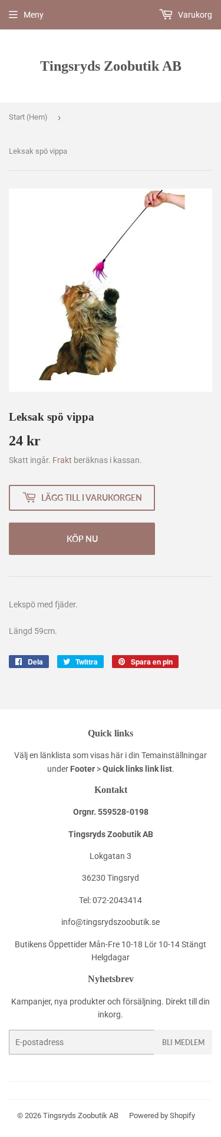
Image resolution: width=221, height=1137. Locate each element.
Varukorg (194, 14)
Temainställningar (174, 755)
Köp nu (82, 539)
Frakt (62, 460)
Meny (34, 14)
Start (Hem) (28, 117)
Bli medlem (183, 1042)
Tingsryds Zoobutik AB (111, 66)
